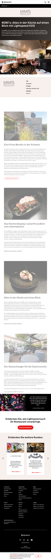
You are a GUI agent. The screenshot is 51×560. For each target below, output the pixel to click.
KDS (38, 88)
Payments (34, 88)
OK (38, 556)
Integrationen (7, 508)
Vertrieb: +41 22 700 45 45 (38, 504)
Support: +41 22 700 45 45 (38, 506)
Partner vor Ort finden (8, 504)
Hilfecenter (6, 494)
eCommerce (6, 487)
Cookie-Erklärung (14, 555)
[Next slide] (48, 458)
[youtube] (32, 540)
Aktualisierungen (7, 488)
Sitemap (25, 546)
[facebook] (20, 540)
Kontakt (20, 504)
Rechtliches (21, 515)
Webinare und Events (23, 511)
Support (35, 502)
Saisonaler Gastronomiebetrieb (25, 498)
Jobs (19, 508)
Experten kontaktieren (25, 427)
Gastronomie (21, 487)
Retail (34, 487)
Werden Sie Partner (8, 506)
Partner (5, 502)
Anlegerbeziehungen (23, 510)
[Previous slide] (3, 458)
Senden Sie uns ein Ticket (38, 508)
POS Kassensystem (23, 488)
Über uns (21, 502)
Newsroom (21, 513)
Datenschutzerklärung (25, 547)
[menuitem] (25, 6)
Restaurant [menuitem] (4, 6)
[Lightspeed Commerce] (6, 2)
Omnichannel (36, 492)
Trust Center (21, 517)
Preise (5, 496)
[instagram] (24, 540)
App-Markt (6, 490)
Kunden (20, 499)
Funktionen (21, 490)
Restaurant (28, 83)
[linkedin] (28, 540)
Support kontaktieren (8, 492)
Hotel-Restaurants (22, 496)
